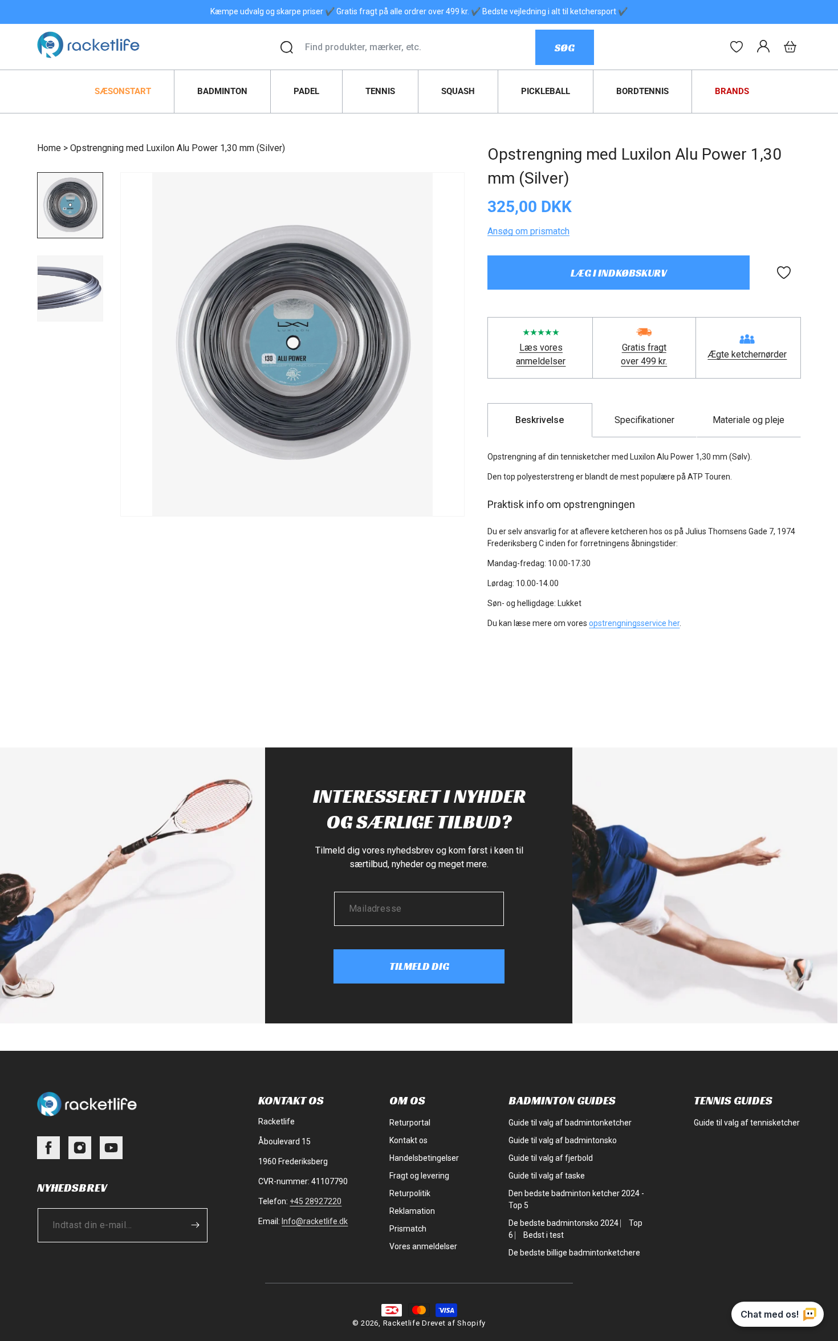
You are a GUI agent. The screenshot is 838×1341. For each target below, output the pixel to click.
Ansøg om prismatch (528, 231)
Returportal (409, 1122)
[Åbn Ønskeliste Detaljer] (736, 46)
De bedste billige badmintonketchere (574, 1252)
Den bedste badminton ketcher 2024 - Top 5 (576, 1199)
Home (49, 148)
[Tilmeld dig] (195, 1225)
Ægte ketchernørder (747, 354)
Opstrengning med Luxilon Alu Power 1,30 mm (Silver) (177, 148)
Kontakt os (408, 1140)
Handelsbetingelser (424, 1158)
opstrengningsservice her (634, 623)
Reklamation (412, 1211)
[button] (790, 46)
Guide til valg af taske (547, 1175)
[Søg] (286, 47)
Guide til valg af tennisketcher (747, 1122)
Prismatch (407, 1228)
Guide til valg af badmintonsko (563, 1140)
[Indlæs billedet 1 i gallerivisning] (70, 205)
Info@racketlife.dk (315, 1221)
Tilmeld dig (419, 966)
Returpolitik (409, 1193)
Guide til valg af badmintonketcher (570, 1122)
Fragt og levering (419, 1175)
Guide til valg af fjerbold (551, 1158)
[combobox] (420, 47)
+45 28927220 (315, 1201)
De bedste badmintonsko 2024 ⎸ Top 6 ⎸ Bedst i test (575, 1229)
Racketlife (401, 1323)
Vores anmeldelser (423, 1246)
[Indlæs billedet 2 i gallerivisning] (70, 288)
